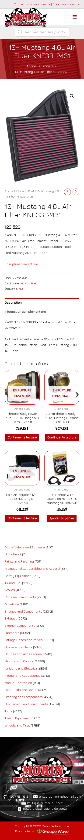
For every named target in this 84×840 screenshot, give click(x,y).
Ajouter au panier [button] (61, 518)
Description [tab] (13, 302)
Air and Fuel (26, 191)
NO (21, 288)
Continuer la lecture (22, 437)
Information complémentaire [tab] (25, 311)
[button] (72, 96)
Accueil (10, 191)
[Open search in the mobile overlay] (42, 32)
